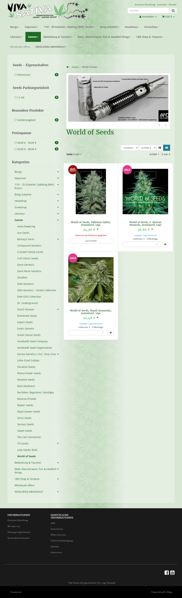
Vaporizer (30, 27)
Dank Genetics (25, 264)
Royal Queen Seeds (28, 411)
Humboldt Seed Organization (34, 347)
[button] (159, 142)
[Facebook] (167, 572)
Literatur (15, 36)
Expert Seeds (25, 322)
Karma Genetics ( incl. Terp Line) (36, 354)
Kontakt (172, 4)
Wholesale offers (20, 46)
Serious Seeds (25, 424)
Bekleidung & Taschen (57, 36)
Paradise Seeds (26, 367)
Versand (111, 582)
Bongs (14, 27)
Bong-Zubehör (109, 27)
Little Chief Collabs (28, 360)
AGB (53, 523)
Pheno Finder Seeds (29, 373)
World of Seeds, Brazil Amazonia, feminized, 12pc (91, 306)
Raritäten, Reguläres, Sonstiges (35, 392)
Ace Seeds (23, 232)
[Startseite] (67, 66)
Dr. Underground (27, 303)
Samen (32, 36)
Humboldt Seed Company (32, 341)
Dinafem (22, 277)
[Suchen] (173, 10)
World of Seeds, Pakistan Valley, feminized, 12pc (91, 218)
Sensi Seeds (24, 418)
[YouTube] (172, 572)
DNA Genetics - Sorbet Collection (36, 290)
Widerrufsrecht (58, 534)
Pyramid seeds (26, 379)
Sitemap (55, 546)
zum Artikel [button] (91, 235)
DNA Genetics (25, 284)
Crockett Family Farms (30, 252)
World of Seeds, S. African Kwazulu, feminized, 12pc (145, 218)
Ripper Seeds (25, 405)
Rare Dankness (26, 386)
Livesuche (162, 4)
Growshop (150, 27)
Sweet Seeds (24, 430)
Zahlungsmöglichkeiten (18, 532)
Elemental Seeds (27, 315)
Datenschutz (57, 528)
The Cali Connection (29, 437)
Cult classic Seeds (27, 258)
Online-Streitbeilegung (62, 540)
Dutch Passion (25, 309)
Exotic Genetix (25, 328)
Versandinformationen (18, 537)
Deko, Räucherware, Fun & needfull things (103, 36)
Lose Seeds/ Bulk (27, 450)
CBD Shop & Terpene (149, 36)
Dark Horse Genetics (29, 271)
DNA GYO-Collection (29, 296)
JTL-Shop (167, 592)
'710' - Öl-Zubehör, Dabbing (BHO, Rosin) (68, 27)
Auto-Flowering (26, 226)
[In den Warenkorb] (165, 238)
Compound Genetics (29, 245)
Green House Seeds (29, 335)
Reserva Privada (26, 398)
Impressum (56, 552)
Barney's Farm (25, 239)
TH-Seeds (22, 443)
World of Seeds (26, 456)
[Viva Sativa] (47, 11)
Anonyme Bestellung (145, 4)
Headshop (131, 27)
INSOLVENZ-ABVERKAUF (50, 46)
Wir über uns (13, 526)
